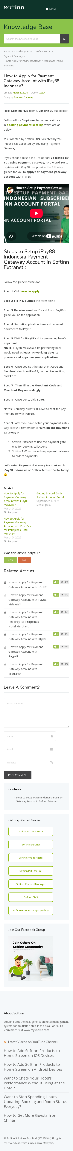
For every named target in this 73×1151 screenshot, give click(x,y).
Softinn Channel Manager (30, 884)
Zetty (42, 92)
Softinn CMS (31, 897)
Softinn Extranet (31, 844)
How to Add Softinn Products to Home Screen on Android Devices (33, 1067)
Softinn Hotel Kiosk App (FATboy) (31, 910)
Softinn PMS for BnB (30, 871)
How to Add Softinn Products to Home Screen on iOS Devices (32, 1053)
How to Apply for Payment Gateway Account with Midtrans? (25, 668)
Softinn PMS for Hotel (31, 857)
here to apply (29, 291)
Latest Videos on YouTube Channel (33, 1042)
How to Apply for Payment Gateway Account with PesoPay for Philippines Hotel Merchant (17, 526)
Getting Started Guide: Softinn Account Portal (50, 495)
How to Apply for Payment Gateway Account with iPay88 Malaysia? (16, 499)
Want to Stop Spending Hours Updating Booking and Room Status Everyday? (35, 1101)
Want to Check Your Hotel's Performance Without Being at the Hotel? (34, 1083)
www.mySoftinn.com (36, 1030)
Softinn (8, 1021)
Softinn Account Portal (30, 831)
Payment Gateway (23, 97)
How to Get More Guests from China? (30, 1118)
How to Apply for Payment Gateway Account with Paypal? (25, 651)
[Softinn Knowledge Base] (14, 8)
